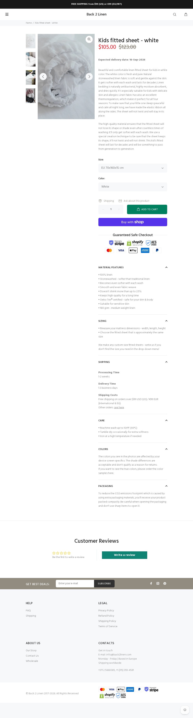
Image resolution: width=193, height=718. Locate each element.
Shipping (109, 201)
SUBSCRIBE (104, 584)
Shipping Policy (107, 621)
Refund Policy (106, 616)
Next (89, 76)
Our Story (31, 650)
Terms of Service (107, 626)
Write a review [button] (124, 555)
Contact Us (32, 656)
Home (29, 23)
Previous (43, 76)
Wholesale (32, 661)
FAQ (28, 610)
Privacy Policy (106, 610)
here (110, 473)
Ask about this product (136, 201)
